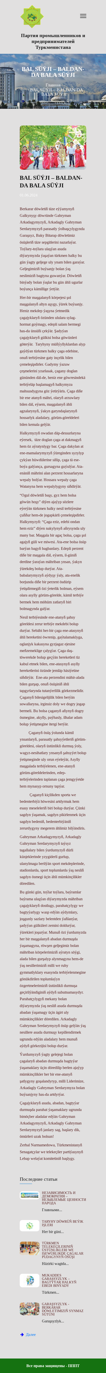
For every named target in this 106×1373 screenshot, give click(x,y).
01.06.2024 (28, 195)
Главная (53, 85)
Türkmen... (50, 1292)
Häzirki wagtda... (55, 1264)
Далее (30, 1334)
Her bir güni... (53, 1232)
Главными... (52, 1210)
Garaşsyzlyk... (53, 1321)
